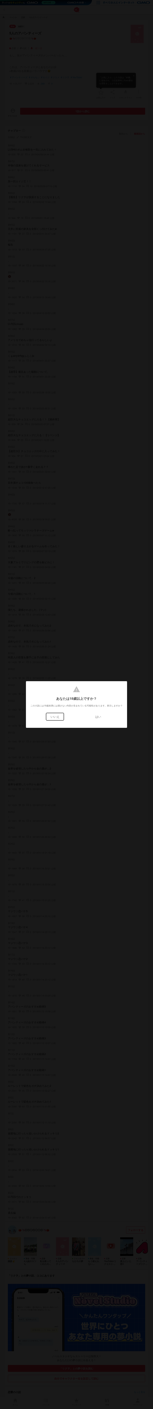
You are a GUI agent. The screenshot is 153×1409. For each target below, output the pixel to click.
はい (98, 716)
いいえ (55, 716)
